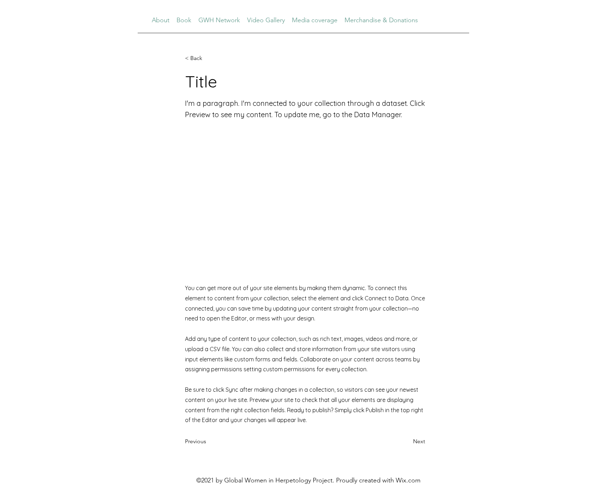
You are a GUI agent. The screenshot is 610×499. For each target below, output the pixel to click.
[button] (208, 58)
